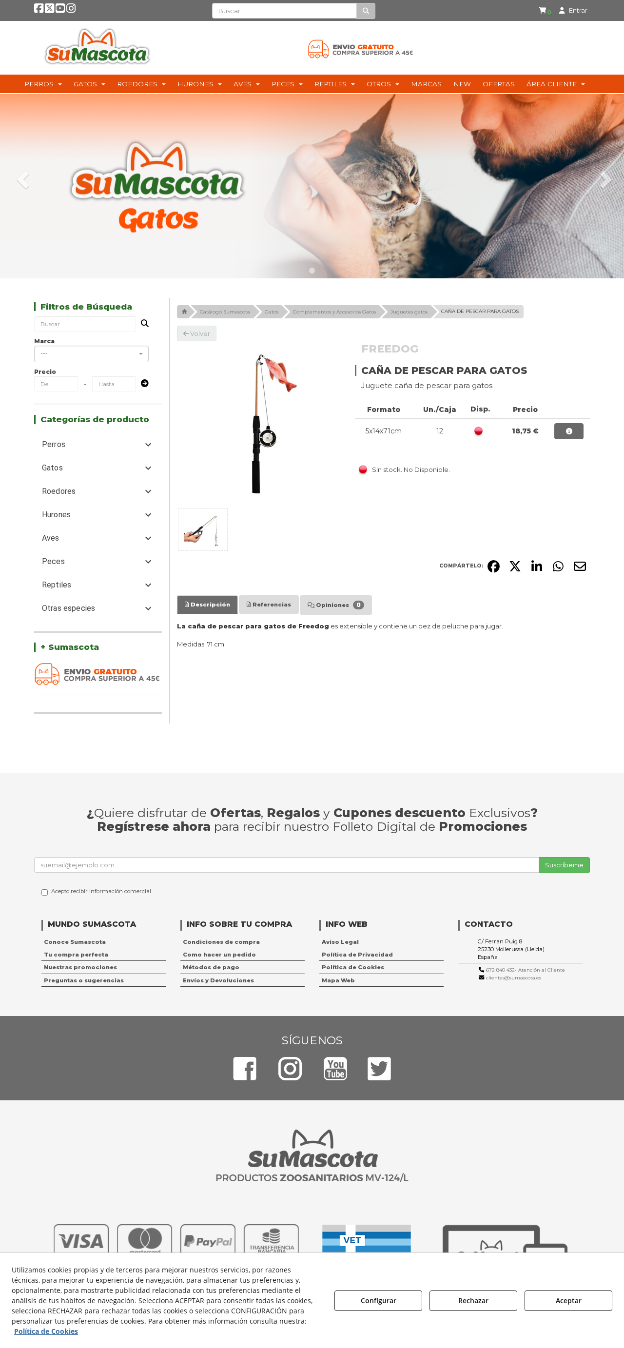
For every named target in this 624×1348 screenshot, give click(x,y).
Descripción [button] (209, 604)
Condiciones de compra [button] (221, 941)
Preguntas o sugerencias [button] (84, 980)
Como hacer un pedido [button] (219, 954)
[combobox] (91, 354)
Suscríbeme (564, 865)
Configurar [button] (378, 1300)
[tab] (207, 604)
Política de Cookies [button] (353, 967)
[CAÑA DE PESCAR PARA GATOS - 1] (203, 529)
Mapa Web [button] (338, 980)
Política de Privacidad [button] (357, 954)
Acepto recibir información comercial (101, 891)
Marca (44, 341)
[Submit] (142, 383)
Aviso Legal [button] (340, 941)
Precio (45, 371)
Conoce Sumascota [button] (75, 941)
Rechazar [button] (473, 1300)
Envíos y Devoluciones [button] (218, 980)
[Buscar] (365, 11)
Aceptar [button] (569, 1300)
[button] (38, 10)
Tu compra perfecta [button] (76, 954)
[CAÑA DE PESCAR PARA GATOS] (259, 423)
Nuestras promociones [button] (80, 967)
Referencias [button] (271, 604)
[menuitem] (545, 10)
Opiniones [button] (337, 604)
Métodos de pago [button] (211, 967)
